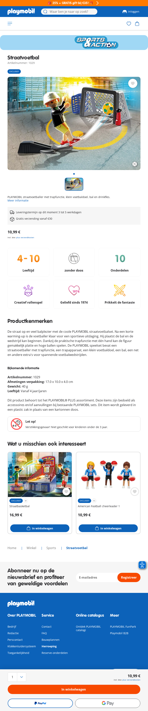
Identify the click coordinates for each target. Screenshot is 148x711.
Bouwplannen (51, 640)
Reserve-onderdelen (55, 653)
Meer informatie (18, 200)
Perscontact (15, 640)
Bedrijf (12, 626)
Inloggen (133, 11)
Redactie (13, 633)
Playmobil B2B (119, 633)
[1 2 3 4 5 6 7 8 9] (27, 677)
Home (12, 548)
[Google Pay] (107, 703)
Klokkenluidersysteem (22, 646)
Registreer (129, 577)
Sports (51, 548)
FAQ (44, 633)
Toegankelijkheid (18, 653)
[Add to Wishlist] (132, 83)
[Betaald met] (40, 703)
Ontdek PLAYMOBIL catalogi (88, 628)
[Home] (21, 11)
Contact (46, 626)
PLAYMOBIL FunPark (123, 626)
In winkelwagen (73, 689)
